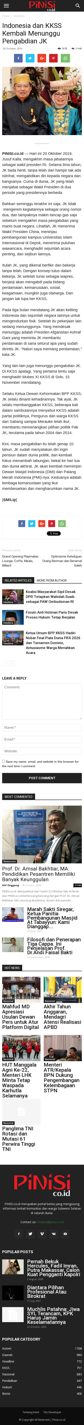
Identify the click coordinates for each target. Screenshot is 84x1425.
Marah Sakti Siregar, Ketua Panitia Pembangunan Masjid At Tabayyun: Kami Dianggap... (52, 918)
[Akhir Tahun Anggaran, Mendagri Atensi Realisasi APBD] (63, 990)
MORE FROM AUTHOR (52, 580)
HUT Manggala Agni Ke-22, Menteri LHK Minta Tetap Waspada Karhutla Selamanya (19, 1080)
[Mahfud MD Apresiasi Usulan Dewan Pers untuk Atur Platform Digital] (21, 990)
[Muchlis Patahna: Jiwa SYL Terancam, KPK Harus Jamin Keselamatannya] (13, 1314)
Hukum (7, 1387)
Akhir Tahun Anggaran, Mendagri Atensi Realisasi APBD (62, 1017)
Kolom (6, 1348)
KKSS (5, 1368)
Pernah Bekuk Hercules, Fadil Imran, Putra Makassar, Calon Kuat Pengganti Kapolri (53, 1268)
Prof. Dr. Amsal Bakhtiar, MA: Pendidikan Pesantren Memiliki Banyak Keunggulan (38, 874)
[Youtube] (65, 1234)
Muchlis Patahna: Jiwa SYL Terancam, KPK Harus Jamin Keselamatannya (53, 1315)
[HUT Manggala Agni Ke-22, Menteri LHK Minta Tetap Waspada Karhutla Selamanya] (21, 1048)
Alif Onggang (10, 885)
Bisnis (6, 1393)
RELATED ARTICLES (18, 580)
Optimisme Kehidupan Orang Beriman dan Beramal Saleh (62, 561)
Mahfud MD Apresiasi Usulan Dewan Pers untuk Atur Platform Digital (20, 1017)
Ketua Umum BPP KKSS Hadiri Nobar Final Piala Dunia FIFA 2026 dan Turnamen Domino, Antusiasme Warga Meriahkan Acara (53, 643)
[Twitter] (30, 1234)
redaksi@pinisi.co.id (50, 1222)
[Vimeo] (42, 1234)
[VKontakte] (53, 1234)
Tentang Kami (31, 1412)
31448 (78, 48)
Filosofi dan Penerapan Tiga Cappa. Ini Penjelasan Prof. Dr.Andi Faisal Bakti (54, 946)
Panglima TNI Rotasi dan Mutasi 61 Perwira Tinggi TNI (18, 1139)
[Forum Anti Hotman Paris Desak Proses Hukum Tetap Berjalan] (13, 617)
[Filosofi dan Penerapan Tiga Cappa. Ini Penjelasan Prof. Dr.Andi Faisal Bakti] (13, 944)
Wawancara (9, 861)
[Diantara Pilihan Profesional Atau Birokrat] (13, 1292)
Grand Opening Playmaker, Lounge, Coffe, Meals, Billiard (20, 561)
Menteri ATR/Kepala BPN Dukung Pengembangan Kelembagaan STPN (61, 1078)
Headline (19, 16)
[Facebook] (18, 1234)
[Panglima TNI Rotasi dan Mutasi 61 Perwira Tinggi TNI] (21, 1112)
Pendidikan (9, 1381)
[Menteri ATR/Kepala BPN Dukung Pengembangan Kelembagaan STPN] (63, 1048)
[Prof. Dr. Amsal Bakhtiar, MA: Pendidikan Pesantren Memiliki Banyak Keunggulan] (42, 834)
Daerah (7, 1355)
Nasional (8, 1001)
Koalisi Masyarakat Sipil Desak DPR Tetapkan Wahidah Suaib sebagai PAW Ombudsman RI (51, 597)
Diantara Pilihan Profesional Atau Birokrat (46, 1292)
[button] (78, 6)
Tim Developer (52, 1412)
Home (6, 16)
